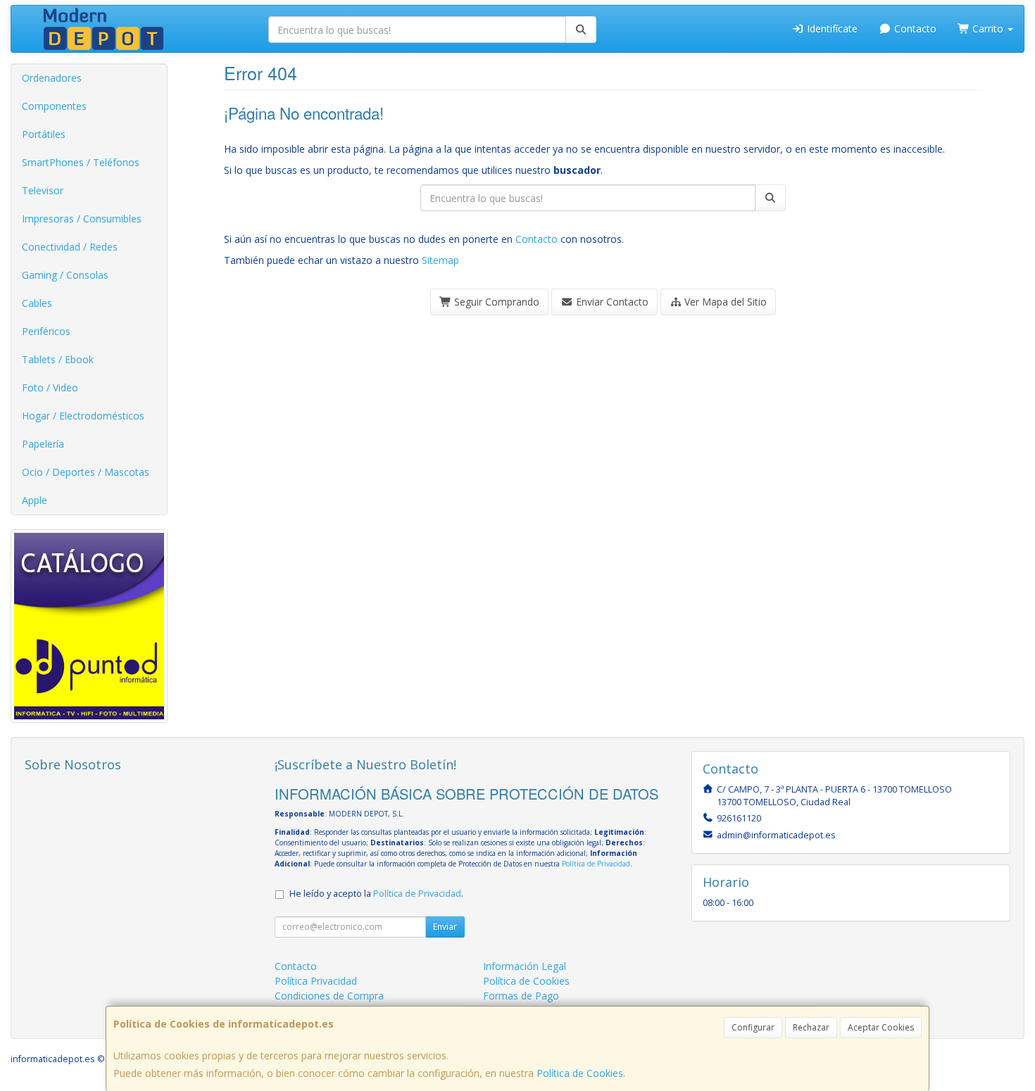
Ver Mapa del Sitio (724, 301)
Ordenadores (52, 77)
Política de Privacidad (596, 864)
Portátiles (43, 134)
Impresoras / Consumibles (82, 218)
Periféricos (46, 331)
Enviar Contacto (610, 301)
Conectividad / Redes (70, 246)
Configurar (753, 1027)
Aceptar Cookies (881, 1027)
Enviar (445, 927)
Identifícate (831, 28)
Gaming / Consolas (65, 275)
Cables (37, 303)
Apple (34, 500)
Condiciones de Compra (329, 995)
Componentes (54, 106)
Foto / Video (50, 387)
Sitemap (440, 260)
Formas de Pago (521, 995)
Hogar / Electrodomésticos (83, 415)
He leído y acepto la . (376, 894)
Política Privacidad (316, 981)
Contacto (913, 28)
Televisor (42, 190)
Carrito (988, 28)
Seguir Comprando (495, 301)
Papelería (43, 443)
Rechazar (811, 1027)
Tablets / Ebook (58, 359)
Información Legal (524, 966)
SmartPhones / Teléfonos (80, 162)
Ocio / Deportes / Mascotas (85, 472)
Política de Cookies (580, 1073)
